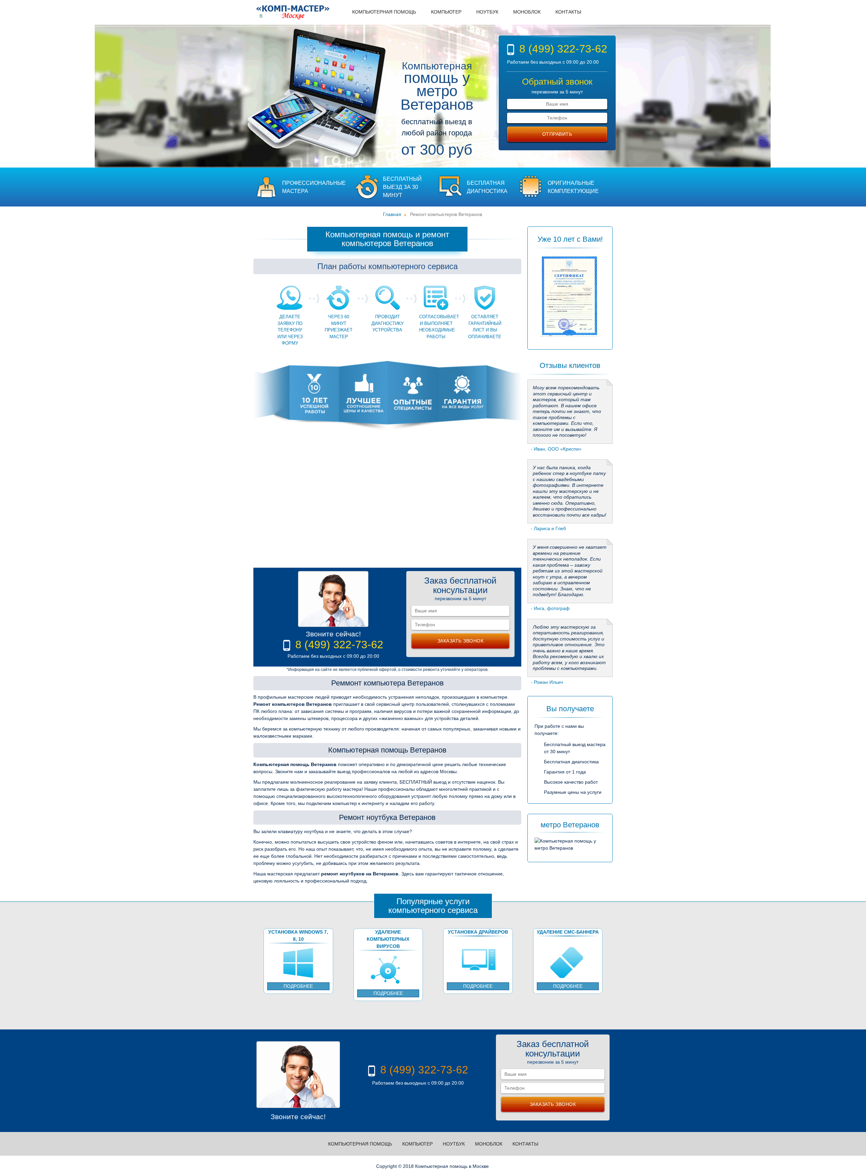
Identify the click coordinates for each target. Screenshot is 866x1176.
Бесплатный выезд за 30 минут (402, 187)
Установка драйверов (478, 932)
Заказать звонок (460, 641)
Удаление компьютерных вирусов (388, 936)
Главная (392, 214)
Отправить (557, 134)
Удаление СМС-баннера (568, 932)
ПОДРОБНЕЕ (298, 986)
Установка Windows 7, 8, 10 (298, 935)
